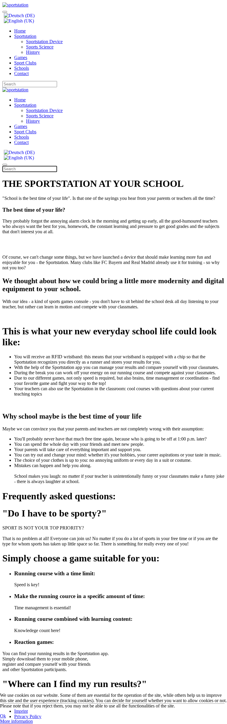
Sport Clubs (25, 62)
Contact (21, 73)
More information (16, 721)
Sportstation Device (44, 41)
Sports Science (39, 46)
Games (20, 57)
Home (20, 30)
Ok (3, 715)
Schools (21, 68)
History (33, 52)
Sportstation (25, 36)
